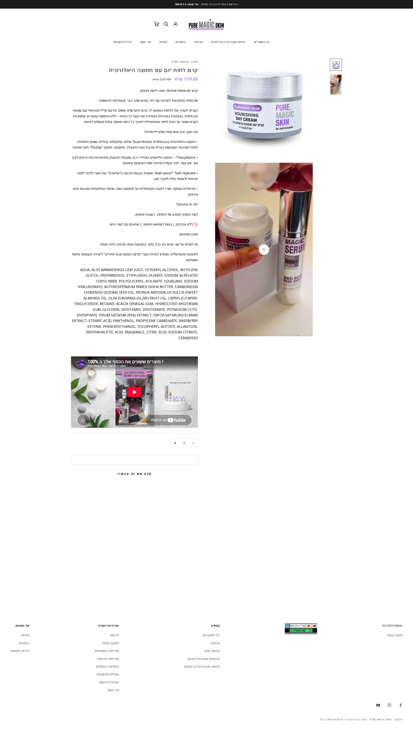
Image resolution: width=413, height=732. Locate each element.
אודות (163, 42)
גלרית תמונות (122, 42)
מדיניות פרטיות (108, 658)
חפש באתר (395, 635)
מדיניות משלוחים (107, 650)
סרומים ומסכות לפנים (204, 658)
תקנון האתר (110, 643)
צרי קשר (145, 42)
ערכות (198, 42)
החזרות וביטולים (107, 666)
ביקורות (181, 42)
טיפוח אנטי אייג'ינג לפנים (228, 42)
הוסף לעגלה (134, 460)
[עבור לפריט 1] (336, 65)
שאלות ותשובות (108, 674)
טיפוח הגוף (212, 650)
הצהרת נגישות (109, 682)
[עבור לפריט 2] (336, 84)
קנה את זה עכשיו (134, 473)
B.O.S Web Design (331, 719)
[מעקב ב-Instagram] (389, 705)
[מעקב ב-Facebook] (400, 705)
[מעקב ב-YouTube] (378, 705)
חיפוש (114, 635)
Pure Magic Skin (184, 62)
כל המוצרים (262, 42)
